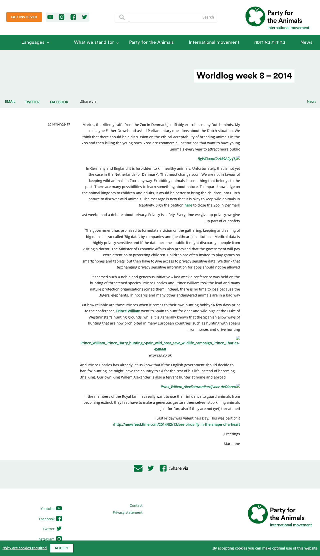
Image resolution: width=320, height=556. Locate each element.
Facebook (47, 518)
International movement (214, 42)
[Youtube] (50, 17)
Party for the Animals (151, 42)
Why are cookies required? (24, 548)
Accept (61, 548)
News (306, 42)
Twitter (49, 528)
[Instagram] (61, 17)
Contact (136, 505)
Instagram (47, 539)
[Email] (138, 468)
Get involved (24, 17)
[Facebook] (73, 17)
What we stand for (94, 42)
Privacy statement (127, 512)
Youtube (48, 508)
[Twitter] (84, 17)
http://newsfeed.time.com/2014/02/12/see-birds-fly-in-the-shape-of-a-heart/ (176, 424)
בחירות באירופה (269, 42)
